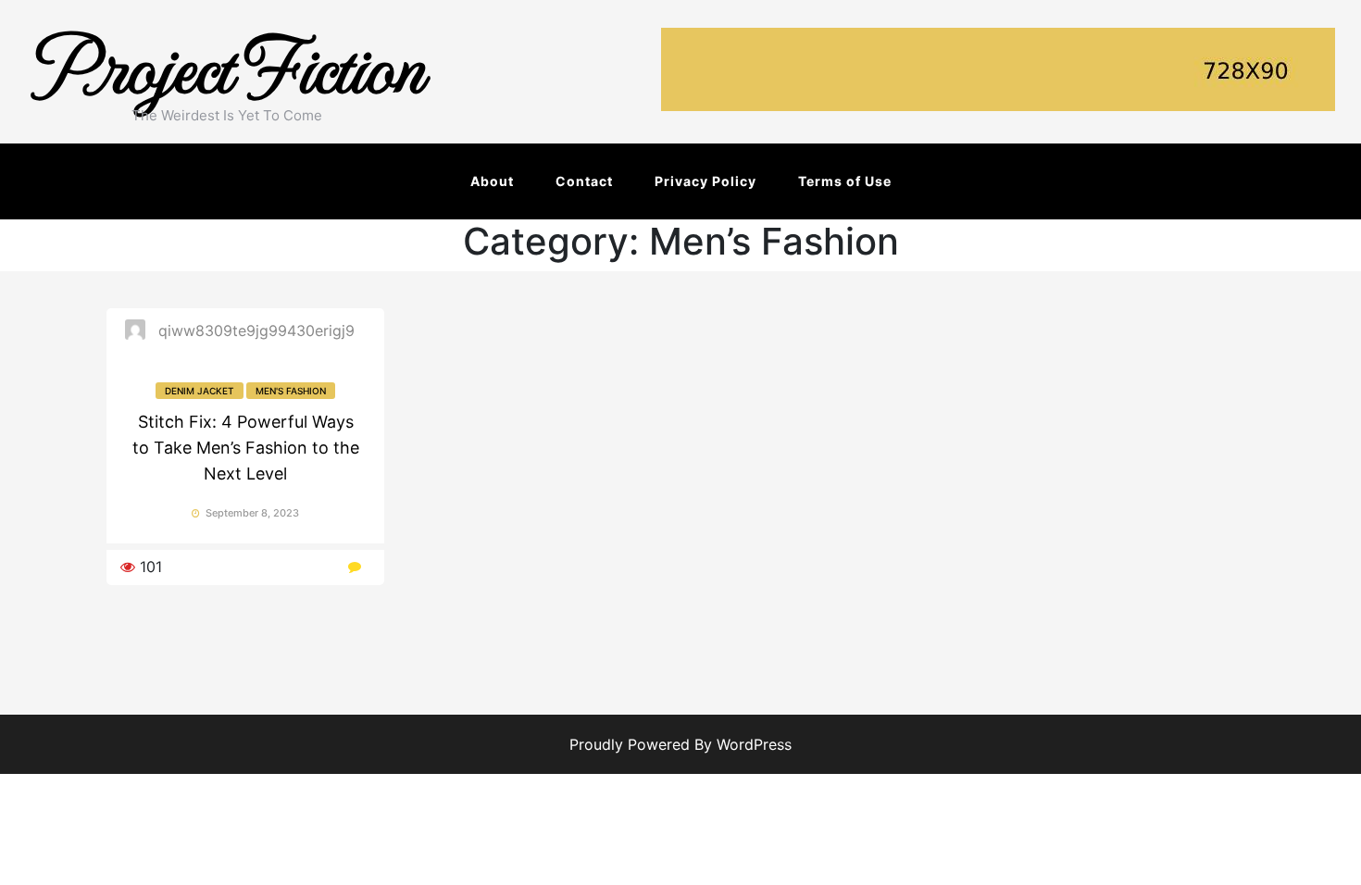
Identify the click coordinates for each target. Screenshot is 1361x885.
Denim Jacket (199, 390)
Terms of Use (845, 181)
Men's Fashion (291, 390)
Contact (584, 181)
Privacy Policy (705, 181)
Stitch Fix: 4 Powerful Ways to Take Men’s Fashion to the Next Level (245, 447)
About (492, 181)
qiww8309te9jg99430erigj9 (256, 330)
